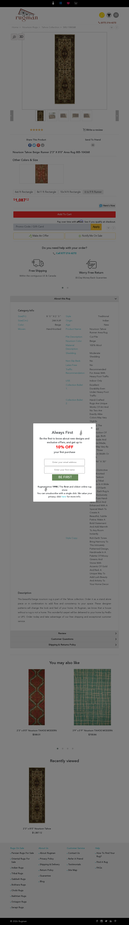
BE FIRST (65, 477)
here (64, 497)
